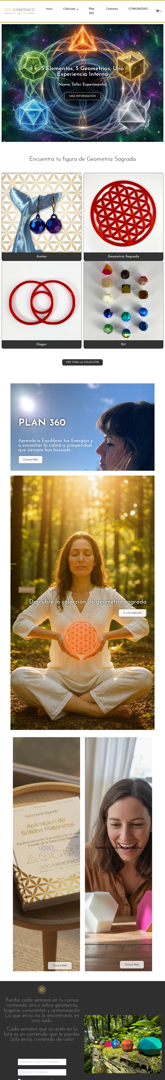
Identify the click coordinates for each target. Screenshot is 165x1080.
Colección (69, 9)
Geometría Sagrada (123, 256)
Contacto (112, 9)
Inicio (49, 9)
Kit (123, 344)
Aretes (41, 256)
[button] (5, 83)
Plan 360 (91, 11)
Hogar (42, 344)
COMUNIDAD (138, 9)
